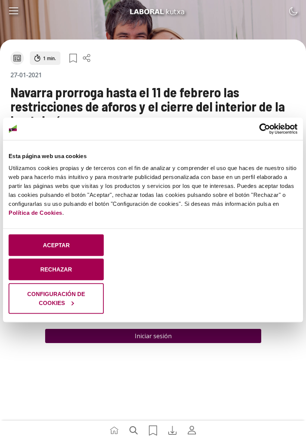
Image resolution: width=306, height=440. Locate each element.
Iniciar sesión (153, 336)
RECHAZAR (56, 269)
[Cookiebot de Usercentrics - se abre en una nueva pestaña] (264, 129)
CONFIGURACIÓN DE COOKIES (56, 298)
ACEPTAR (56, 245)
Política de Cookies (35, 212)
